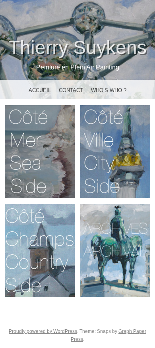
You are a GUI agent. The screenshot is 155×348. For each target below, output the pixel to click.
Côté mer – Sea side (40, 151)
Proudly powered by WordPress (43, 331)
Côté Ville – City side (115, 151)
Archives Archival (115, 250)
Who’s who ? (108, 90)
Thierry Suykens (77, 47)
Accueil (40, 90)
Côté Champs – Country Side (40, 250)
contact (71, 90)
